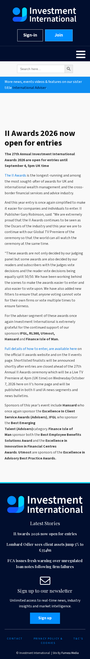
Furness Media (70, 653)
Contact (15, 639)
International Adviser (29, 87)
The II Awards (15, 175)
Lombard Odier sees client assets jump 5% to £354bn (45, 547)
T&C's (78, 639)
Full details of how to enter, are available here (41, 348)
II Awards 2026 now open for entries (45, 533)
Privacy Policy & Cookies (48, 641)
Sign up (45, 618)
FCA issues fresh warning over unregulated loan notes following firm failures (45, 563)
